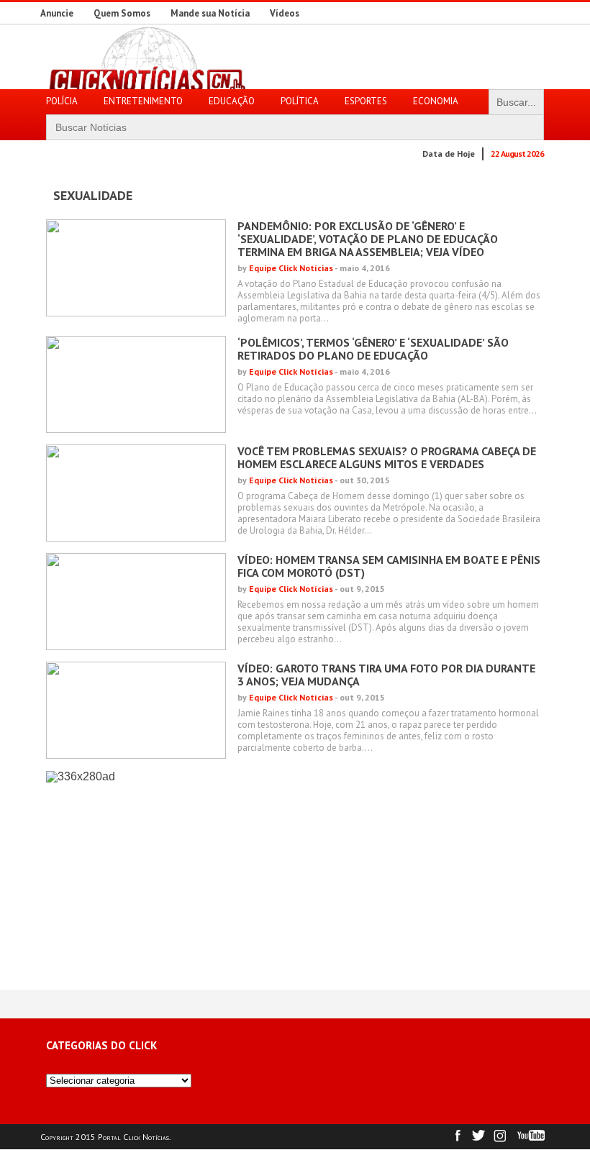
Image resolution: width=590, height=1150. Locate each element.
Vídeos (284, 13)
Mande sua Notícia (210, 13)
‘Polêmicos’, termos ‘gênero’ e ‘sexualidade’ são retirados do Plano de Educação (373, 348)
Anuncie (56, 13)
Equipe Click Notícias (291, 268)
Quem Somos (122, 13)
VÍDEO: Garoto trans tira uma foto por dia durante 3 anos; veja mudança (386, 674)
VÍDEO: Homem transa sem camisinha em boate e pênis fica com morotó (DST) (388, 566)
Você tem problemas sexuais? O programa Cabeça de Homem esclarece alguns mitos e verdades (386, 457)
